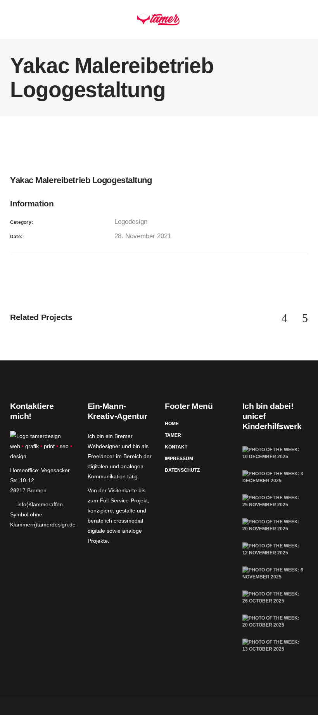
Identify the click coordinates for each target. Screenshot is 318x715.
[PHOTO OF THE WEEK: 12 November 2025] (273, 549)
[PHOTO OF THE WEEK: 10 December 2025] (273, 453)
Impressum (179, 458)
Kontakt (176, 447)
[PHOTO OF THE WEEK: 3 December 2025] (273, 477)
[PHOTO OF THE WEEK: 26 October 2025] (273, 597)
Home (172, 423)
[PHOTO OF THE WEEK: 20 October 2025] (273, 621)
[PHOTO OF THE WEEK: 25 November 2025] (273, 501)
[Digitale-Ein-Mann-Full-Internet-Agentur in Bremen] (35, 436)
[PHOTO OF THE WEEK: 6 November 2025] (273, 573)
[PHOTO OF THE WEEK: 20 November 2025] (273, 525)
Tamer (173, 435)
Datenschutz (182, 470)
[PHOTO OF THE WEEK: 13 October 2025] (273, 646)
